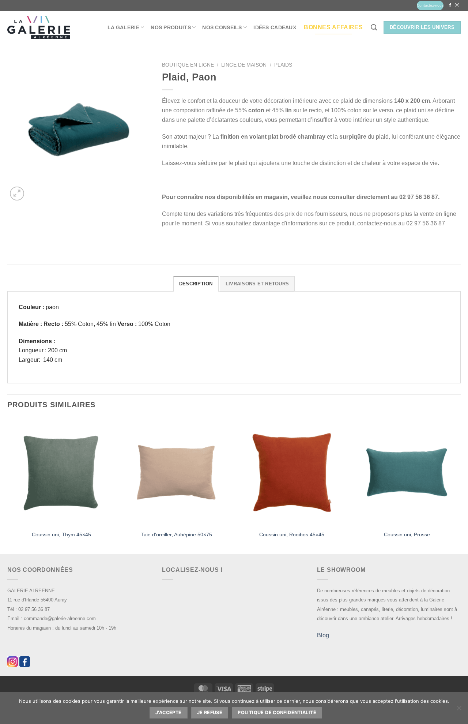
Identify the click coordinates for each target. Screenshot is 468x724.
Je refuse (209, 712)
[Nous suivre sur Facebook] (450, 5)
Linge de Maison (244, 65)
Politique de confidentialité (277, 712)
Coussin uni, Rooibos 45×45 (291, 534)
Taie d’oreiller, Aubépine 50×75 (176, 534)
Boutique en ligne (188, 65)
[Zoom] (17, 194)
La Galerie (123, 27)
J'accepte (168, 712)
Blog (323, 635)
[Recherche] (374, 27)
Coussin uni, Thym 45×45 (61, 534)
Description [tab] (196, 283)
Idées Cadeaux (274, 27)
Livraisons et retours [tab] (257, 283)
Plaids (283, 65)
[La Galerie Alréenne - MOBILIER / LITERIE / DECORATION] (38, 28)
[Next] (460, 485)
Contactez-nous (430, 5)
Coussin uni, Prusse (407, 534)
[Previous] (7, 485)
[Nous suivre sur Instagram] (457, 5)
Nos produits (170, 27)
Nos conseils (222, 27)
